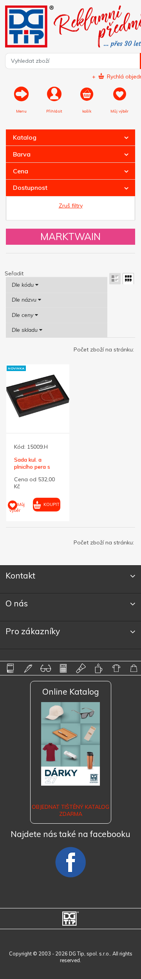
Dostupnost (30, 187)
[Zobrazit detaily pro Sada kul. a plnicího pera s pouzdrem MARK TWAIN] (37, 396)
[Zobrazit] (115, 278)
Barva (22, 154)
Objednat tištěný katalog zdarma (70, 810)
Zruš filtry (71, 205)
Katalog (24, 137)
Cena (20, 171)
